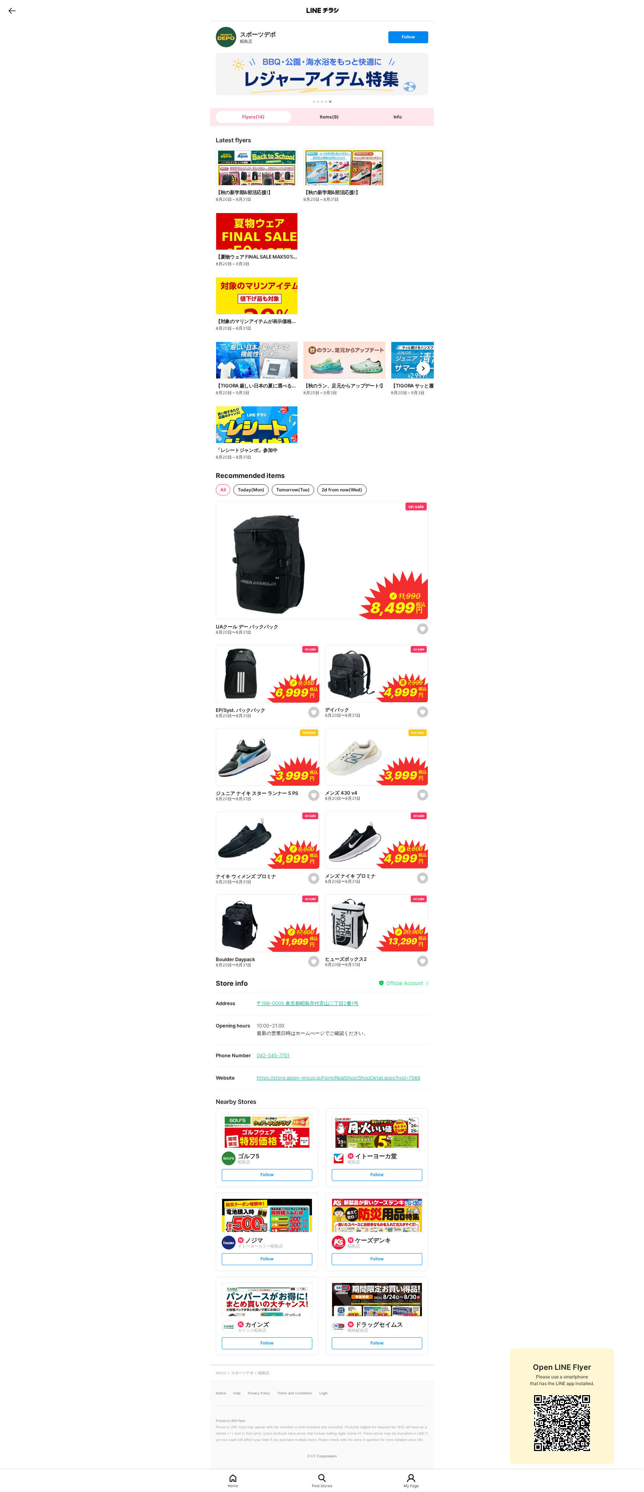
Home (233, 1485)
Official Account (404, 983)
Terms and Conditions (294, 1393)
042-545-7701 (273, 1055)
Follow (408, 38)
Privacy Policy (259, 1393)
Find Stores (322, 1485)
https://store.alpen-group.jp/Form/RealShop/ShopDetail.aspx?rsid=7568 (338, 1078)
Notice (221, 1393)
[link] (226, 37)
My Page (411, 1485)
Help (236, 1393)
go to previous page (12, 10)
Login (323, 1393)
